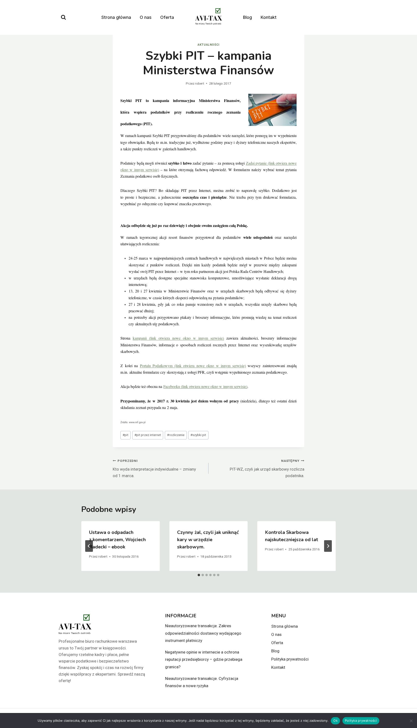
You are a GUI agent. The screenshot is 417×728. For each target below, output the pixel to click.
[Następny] (328, 546)
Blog (247, 17)
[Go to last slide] (89, 546)
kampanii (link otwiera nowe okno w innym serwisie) (178, 338)
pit (125, 435)
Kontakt (269, 17)
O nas (146, 17)
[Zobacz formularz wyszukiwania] (63, 17)
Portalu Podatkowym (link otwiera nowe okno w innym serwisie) (193, 365)
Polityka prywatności (290, 659)
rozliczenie (175, 435)
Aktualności (208, 44)
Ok (335, 720)
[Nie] (411, 720)
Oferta (167, 17)
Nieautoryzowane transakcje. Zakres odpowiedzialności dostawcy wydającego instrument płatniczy (203, 633)
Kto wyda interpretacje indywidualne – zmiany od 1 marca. (154, 468)
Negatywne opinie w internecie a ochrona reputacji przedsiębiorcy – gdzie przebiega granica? (203, 659)
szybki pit (198, 435)
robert (199, 83)
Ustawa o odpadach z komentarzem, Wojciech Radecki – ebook (117, 539)
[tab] (199, 575)
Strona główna (116, 17)
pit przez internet (147, 435)
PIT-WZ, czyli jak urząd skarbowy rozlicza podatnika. (267, 468)
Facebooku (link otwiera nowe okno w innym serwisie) (205, 386)
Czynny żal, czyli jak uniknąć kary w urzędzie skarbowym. (208, 539)
